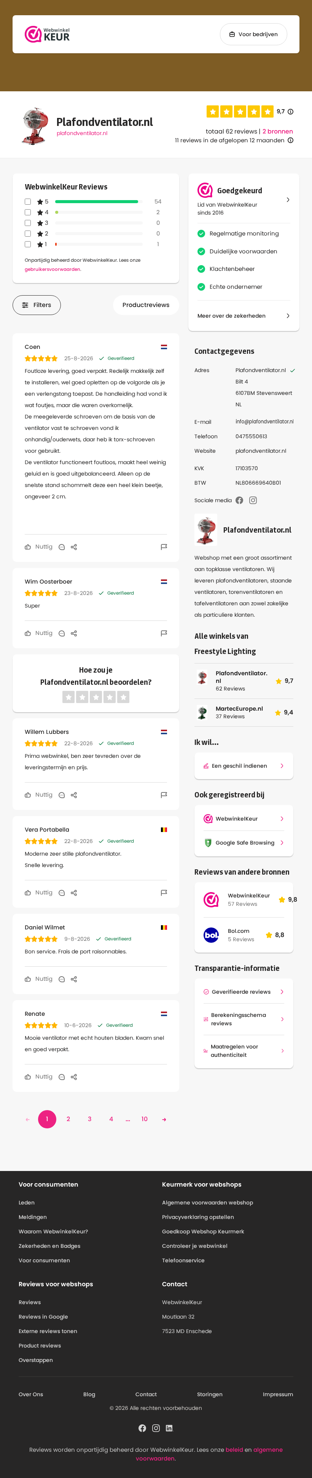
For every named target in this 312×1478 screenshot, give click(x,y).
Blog (89, 1394)
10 (145, 1119)
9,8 (292, 899)
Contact (146, 1394)
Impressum (278, 1394)
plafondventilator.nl (82, 133)
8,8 (279, 935)
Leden (27, 1202)
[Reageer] (62, 547)
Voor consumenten (44, 1260)
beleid (234, 1450)
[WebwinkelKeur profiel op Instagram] (156, 1428)
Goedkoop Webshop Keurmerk (203, 1231)
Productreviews (146, 305)
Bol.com (239, 931)
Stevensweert (274, 393)
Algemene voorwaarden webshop (207, 1202)
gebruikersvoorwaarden (52, 269)
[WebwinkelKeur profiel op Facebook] (142, 1428)
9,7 (285, 111)
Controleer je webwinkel (195, 1246)
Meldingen (33, 1217)
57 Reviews (242, 904)
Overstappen (36, 1360)
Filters (42, 305)
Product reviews (40, 1345)
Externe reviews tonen (48, 1331)
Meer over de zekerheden (231, 316)
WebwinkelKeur (249, 895)
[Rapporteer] (164, 547)
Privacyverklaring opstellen (198, 1217)
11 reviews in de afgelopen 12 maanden (230, 140)
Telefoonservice (183, 1260)
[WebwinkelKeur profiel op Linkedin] (170, 1428)
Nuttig (43, 546)
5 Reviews (241, 939)
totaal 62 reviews (231, 131)
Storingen (210, 1394)
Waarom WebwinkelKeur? (53, 1231)
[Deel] (74, 547)
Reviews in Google (43, 1316)
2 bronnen (278, 131)
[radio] (213, 111)
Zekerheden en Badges (49, 1246)
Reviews (30, 1302)
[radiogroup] (240, 111)
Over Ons (31, 1394)
